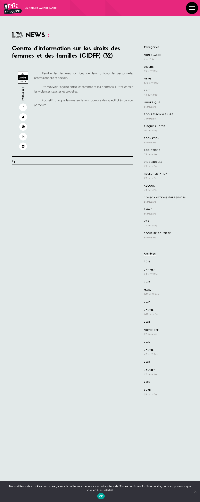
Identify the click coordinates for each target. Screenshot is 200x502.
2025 (147, 281)
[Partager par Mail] (23, 146)
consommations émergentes (165, 197)
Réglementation (156, 173)
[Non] (195, 492)
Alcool (149, 185)
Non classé (152, 54)
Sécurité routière (157, 233)
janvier (149, 269)
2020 (147, 381)
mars (147, 289)
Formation (152, 138)
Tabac (148, 209)
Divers (149, 66)
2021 (147, 361)
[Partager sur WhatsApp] (23, 127)
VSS (146, 221)
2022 (147, 341)
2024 (147, 301)
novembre (151, 329)
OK (101, 496)
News (148, 78)
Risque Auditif (154, 126)
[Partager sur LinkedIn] (23, 137)
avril (148, 390)
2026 (147, 261)
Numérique (152, 102)
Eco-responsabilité (158, 114)
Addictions (152, 150)
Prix (147, 90)
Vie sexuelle (153, 161)
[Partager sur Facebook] (23, 107)
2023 (147, 321)
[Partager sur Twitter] (23, 117)
